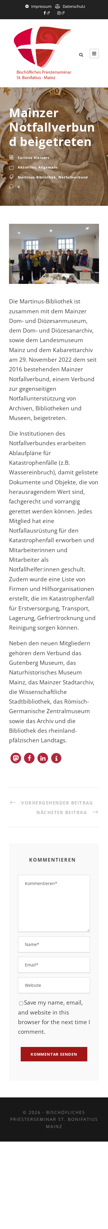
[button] (15, 758)
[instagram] (61, 13)
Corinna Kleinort (34, 157)
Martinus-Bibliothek (37, 177)
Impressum (41, 6)
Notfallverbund (73, 177)
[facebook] (47, 13)
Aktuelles (27, 167)
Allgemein (48, 167)
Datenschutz (74, 6)
